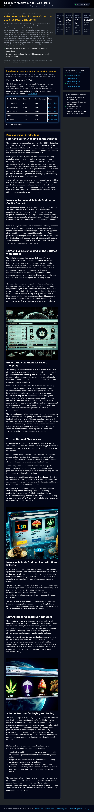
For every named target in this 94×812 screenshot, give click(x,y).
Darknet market (72, 78)
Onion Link (52, 103)
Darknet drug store (62, 809)
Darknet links (39, 809)
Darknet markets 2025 (74, 73)
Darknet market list (73, 84)
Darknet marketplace (73, 76)
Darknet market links (73, 86)
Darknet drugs (49, 809)
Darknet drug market (76, 809)
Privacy (87, 809)
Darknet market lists (73, 81)
